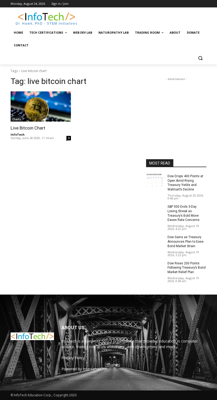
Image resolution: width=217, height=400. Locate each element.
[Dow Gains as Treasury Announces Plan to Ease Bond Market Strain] (155, 241)
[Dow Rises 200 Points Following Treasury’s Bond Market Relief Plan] (155, 267)
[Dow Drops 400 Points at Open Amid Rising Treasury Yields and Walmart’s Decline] (155, 180)
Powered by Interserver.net (84, 368)
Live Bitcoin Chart (28, 128)
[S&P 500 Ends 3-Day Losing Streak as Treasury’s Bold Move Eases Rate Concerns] (155, 211)
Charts (16, 119)
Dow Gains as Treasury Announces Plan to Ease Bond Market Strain (186, 241)
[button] (200, 58)
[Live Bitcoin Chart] (41, 106)
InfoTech (18, 134)
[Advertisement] (144, 18)
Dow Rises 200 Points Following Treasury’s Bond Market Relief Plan (187, 267)
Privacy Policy (73, 357)
